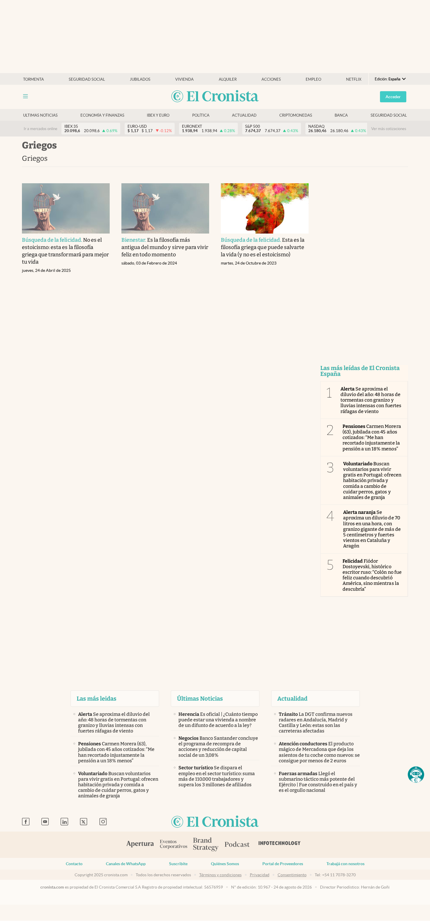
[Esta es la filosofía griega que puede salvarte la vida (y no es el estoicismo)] (265, 208)
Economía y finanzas (102, 115)
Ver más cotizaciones (388, 129)
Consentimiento (292, 874)
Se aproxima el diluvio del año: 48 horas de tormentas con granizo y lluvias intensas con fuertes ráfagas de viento (370, 400)
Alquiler (228, 79)
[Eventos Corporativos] (173, 845)
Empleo (313, 79)
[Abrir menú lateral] (25, 96)
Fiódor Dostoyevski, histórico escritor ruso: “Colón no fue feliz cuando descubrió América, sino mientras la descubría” (372, 575)
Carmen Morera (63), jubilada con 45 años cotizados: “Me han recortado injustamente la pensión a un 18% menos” (372, 438)
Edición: (387, 79)
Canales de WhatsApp (126, 863)
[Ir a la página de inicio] (215, 96)
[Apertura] (140, 845)
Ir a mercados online (40, 129)
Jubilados (140, 79)
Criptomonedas (295, 115)
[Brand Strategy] (206, 844)
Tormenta (33, 79)
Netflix (353, 79)
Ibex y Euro (158, 115)
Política (200, 115)
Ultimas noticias (40, 115)
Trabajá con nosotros (345, 863)
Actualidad (244, 115)
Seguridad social (87, 79)
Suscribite (178, 863)
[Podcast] (237, 844)
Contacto (74, 863)
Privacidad (259, 874)
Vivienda (184, 79)
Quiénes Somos (225, 863)
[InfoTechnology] (280, 844)
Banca (341, 115)
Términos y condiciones (220, 874)
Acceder (393, 96)
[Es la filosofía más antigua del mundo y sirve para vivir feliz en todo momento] (165, 208)
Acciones (271, 79)
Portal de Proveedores (282, 863)
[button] (416, 774)
